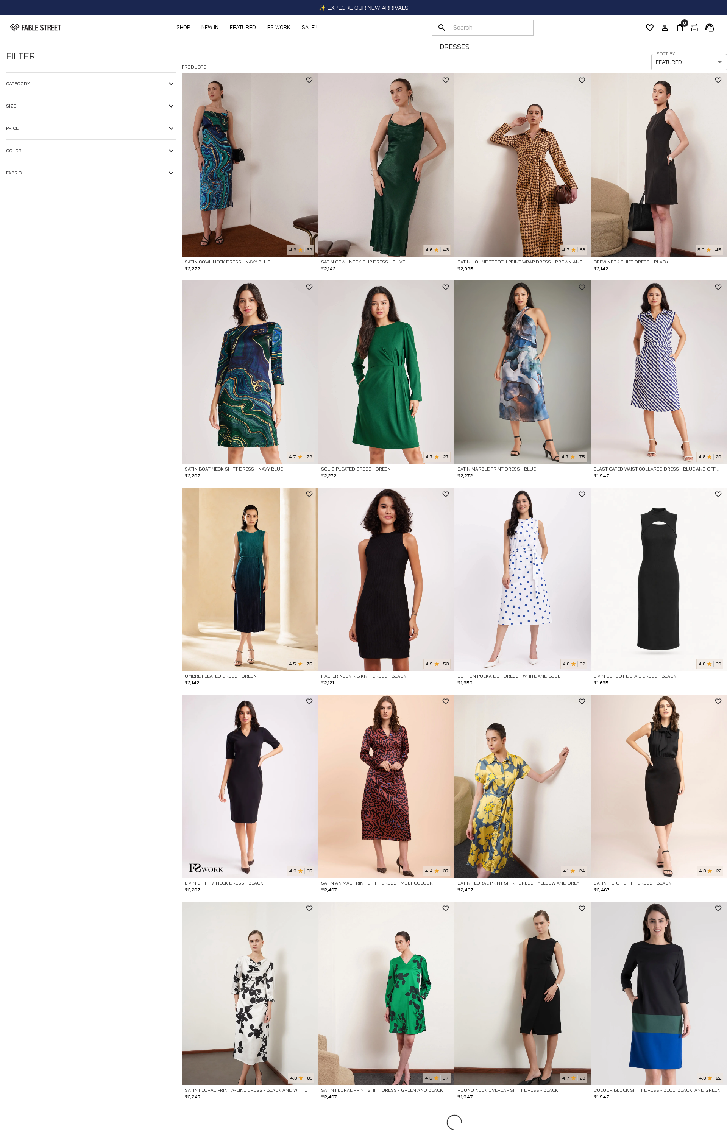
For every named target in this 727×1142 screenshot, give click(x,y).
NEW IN (209, 27)
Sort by (666, 53)
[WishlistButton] (309, 80)
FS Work (278, 27)
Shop (183, 27)
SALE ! (309, 27)
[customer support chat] (709, 27)
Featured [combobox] (669, 62)
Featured (243, 27)
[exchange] (694, 27)
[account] (664, 27)
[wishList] (649, 27)
